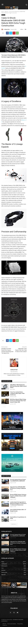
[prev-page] (2, 406)
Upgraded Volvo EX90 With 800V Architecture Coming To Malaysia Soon (18, 488)
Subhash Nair (7, 29)
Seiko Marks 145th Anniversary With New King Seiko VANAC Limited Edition (18, 386)
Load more (13, 524)
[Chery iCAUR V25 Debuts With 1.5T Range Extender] (5, 511)
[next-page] (5, 406)
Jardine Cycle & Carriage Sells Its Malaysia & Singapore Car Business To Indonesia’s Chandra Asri (18, 503)
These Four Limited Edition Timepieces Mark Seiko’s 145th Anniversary (17, 393)
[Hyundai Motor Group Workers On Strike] (5, 519)
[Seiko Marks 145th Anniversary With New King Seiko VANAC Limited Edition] (5, 386)
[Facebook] (7, 33)
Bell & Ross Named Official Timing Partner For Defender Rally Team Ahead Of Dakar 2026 (18, 401)
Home (2, 11)
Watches (6, 11)
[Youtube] (17, 612)
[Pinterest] (14, 33)
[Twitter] (10, 33)
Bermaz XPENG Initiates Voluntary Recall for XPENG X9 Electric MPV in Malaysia (18, 496)
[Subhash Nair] (2, 29)
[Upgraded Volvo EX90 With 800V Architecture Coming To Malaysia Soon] (5, 489)
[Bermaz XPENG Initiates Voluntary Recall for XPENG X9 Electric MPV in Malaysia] (5, 496)
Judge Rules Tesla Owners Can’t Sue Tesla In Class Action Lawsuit (21, 350)
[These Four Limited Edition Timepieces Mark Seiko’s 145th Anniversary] (5, 394)
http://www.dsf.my (14, 371)
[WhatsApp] (17, 33)
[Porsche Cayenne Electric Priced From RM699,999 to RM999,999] (5, 481)
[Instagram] (14, 612)
